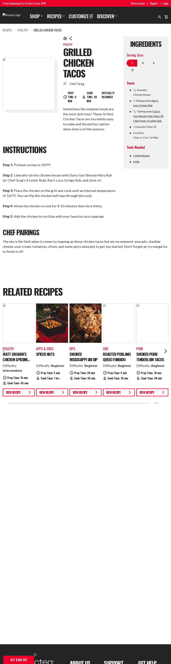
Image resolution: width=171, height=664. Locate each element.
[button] (18, 660)
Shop (36, 16)
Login (165, 3)
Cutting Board (141, 155)
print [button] (65, 38)
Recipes (56, 16)
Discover (107, 16)
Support (154, 3)
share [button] (70, 38)
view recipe (19, 392)
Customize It (81, 16)
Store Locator (138, 3)
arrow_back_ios (5, 351)
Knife (136, 161)
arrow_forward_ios (165, 351)
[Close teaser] (35, 654)
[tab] (132, 63)
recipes (7, 30)
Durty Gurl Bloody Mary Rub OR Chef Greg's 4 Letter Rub (148, 116)
